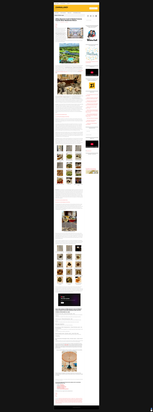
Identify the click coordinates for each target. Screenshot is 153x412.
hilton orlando (73, 400)
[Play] (86, 75)
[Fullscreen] (97, 75)
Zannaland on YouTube (60, 387)
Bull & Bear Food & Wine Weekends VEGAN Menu (62, 202)
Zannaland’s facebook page (61, 386)
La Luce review (61, 401)
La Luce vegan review (70, 401)
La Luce (58, 401)
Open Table (66, 344)
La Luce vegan (65, 401)
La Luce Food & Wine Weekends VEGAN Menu (62, 116)
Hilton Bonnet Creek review (67, 400)
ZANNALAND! (61, 7)
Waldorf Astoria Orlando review (66, 402)
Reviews (69, 398)
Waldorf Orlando (79, 402)
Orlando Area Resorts (65, 398)
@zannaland (62, 384)
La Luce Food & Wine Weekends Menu (61, 114)
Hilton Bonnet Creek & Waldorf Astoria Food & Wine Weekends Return (68, 19)
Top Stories (72, 398)
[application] (92, 72)
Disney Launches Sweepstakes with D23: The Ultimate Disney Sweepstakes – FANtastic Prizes (92, 115)
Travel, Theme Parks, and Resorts (78, 398)
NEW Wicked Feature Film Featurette (92, 118)
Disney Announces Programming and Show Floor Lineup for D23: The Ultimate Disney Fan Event (92, 111)
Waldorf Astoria (75, 401)
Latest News (60, 398)
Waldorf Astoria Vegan (74, 402)
